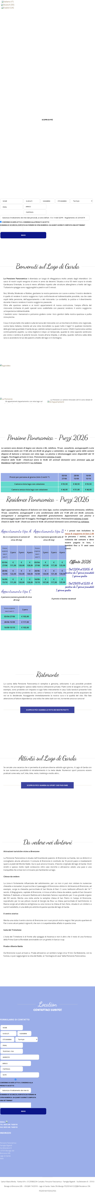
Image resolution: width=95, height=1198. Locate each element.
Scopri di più (47, 120)
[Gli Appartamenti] (71, 402)
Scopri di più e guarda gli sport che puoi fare (47, 785)
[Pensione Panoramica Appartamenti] (47, 365)
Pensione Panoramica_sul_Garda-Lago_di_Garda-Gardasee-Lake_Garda (47, 23)
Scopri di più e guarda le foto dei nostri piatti (47, 710)
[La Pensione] (24, 399)
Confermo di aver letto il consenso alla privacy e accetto (25, 222)
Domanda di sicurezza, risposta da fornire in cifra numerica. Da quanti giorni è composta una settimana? (42, 225)
